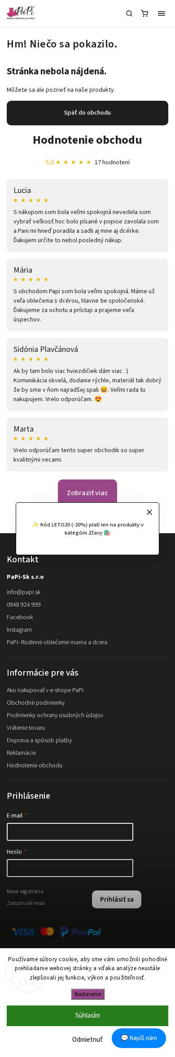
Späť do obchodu (87, 112)
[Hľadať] (129, 13)
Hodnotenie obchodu (87, 140)
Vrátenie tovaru (26, 727)
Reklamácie (21, 753)
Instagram (19, 629)
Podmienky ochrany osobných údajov (55, 715)
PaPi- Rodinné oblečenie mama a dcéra (57, 642)
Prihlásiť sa (117, 899)
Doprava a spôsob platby (39, 740)
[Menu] (162, 13)
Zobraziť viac (87, 493)
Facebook (20, 617)
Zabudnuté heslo (26, 903)
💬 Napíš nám (139, 1038)
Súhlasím (87, 1015)
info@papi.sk (23, 592)
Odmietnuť (87, 1039)
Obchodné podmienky (36, 702)
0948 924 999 (24, 604)
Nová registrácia (25, 891)
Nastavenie (87, 994)
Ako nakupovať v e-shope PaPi (45, 690)
